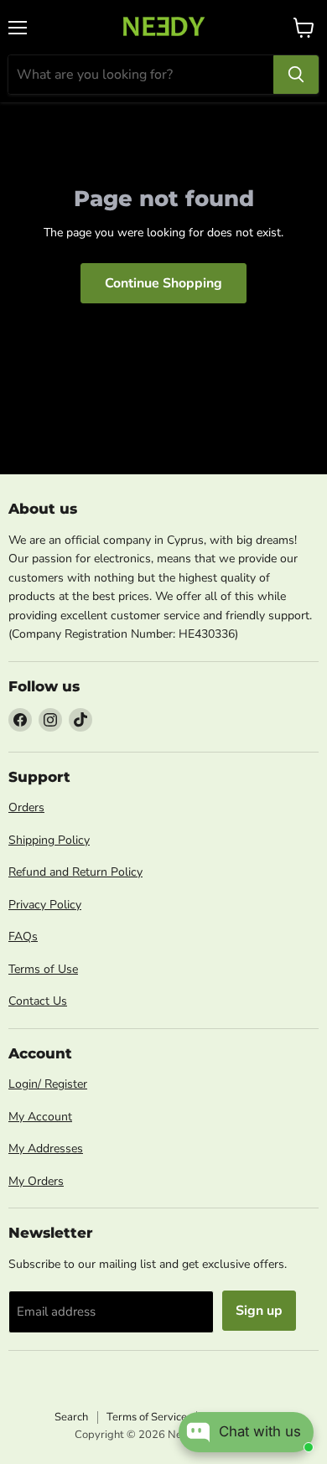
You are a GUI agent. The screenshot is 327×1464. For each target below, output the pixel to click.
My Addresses (45, 1148)
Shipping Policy (49, 840)
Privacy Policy (44, 905)
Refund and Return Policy (75, 872)
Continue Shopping (163, 283)
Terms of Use (43, 969)
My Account (40, 1117)
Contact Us (37, 1001)
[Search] (296, 74)
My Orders (36, 1181)
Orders (26, 807)
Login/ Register (47, 1084)
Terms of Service (146, 1417)
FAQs (23, 936)
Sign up (259, 1310)
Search (71, 1417)
